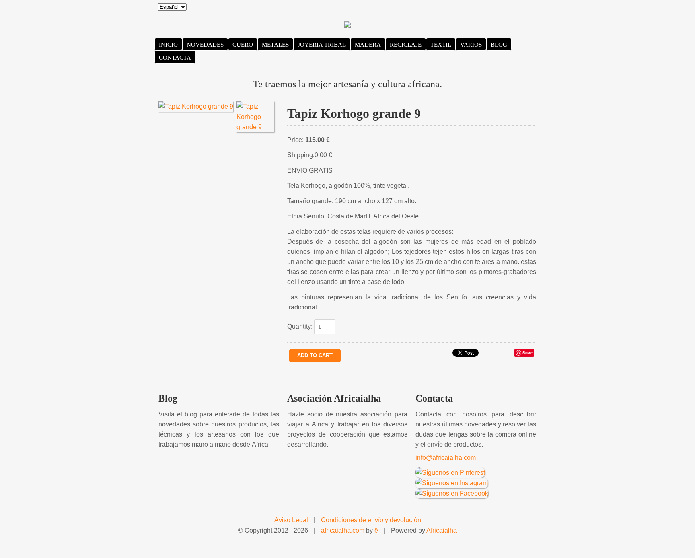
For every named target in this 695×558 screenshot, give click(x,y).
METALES (275, 44)
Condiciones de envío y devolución (371, 520)
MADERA (368, 44)
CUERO (242, 44)
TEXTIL (440, 44)
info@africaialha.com (445, 457)
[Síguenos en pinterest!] (450, 472)
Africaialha (441, 530)
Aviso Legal (291, 520)
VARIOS (471, 44)
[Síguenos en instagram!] (451, 482)
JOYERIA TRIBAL (322, 44)
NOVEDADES (205, 44)
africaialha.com (342, 530)
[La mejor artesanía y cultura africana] (347, 25)
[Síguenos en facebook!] (451, 493)
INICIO (168, 44)
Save (527, 353)
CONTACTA (175, 57)
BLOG (499, 44)
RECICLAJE (406, 44)
